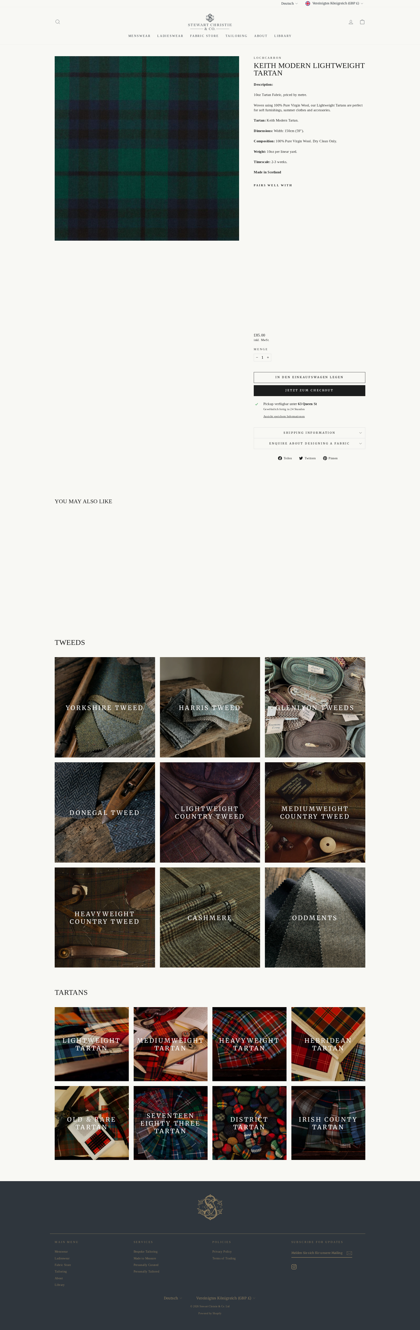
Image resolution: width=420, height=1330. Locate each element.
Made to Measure (145, 1258)
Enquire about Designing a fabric (309, 443)
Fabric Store (204, 36)
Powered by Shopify (209, 1313)
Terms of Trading (224, 1258)
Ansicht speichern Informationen (284, 416)
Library (283, 36)
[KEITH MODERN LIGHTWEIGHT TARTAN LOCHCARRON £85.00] (265, 254)
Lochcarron (268, 57)
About (261, 36)
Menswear (139, 36)
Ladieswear (170, 36)
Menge (261, 349)
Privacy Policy (222, 1251)
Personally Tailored (146, 1271)
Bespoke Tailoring (146, 1251)
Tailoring (237, 36)
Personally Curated (146, 1265)
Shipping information (310, 432)
